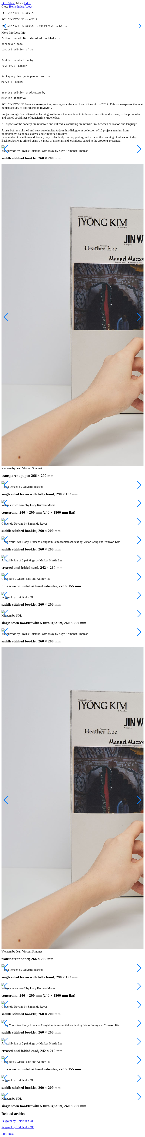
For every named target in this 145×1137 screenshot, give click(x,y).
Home (13, 6)
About (11, 3)
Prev (4, 1133)
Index (27, 3)
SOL (5, 3)
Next (11, 1133)
